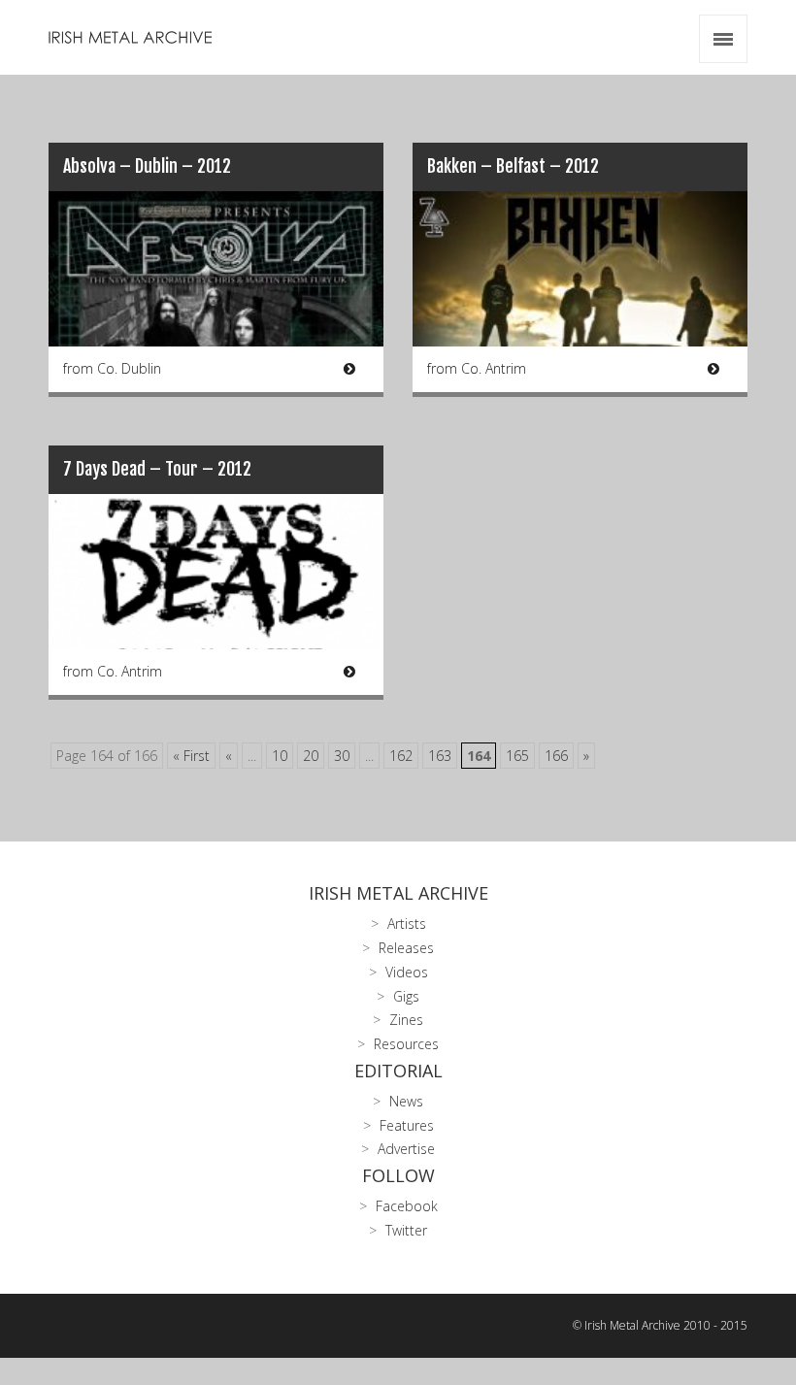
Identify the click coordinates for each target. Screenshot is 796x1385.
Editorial (398, 1070)
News (406, 1101)
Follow (398, 1175)
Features (407, 1125)
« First (191, 755)
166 (556, 755)
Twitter (406, 1230)
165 (517, 755)
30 (341, 755)
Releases (406, 948)
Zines (406, 1019)
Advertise (406, 1148)
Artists (406, 923)
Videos (406, 972)
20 (310, 755)
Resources (406, 1044)
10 (279, 755)
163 (439, 755)
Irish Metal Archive (398, 893)
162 (401, 755)
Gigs (406, 996)
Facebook (407, 1206)
